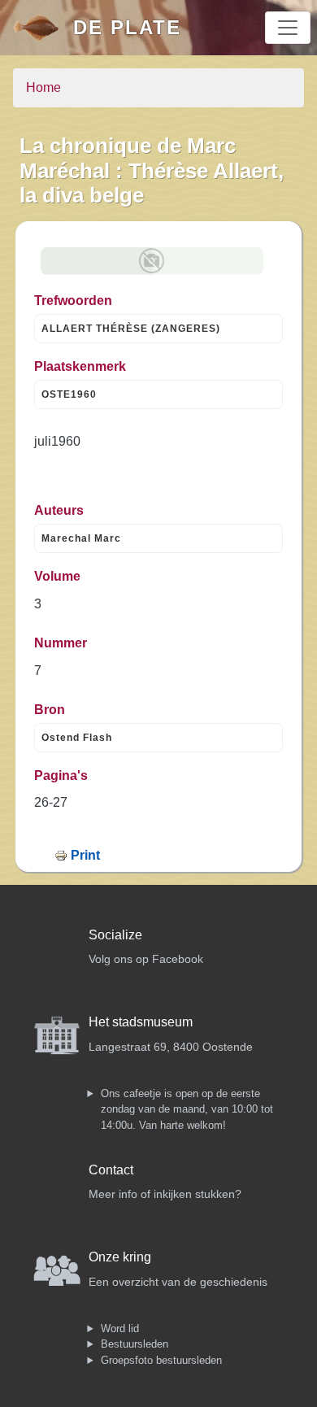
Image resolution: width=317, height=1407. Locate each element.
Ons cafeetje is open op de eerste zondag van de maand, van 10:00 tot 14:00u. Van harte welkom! (187, 1109)
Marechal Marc (81, 538)
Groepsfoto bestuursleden (161, 1360)
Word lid (120, 1328)
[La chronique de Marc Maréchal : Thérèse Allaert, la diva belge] (152, 261)
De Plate (127, 27)
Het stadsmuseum (141, 1022)
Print (85, 855)
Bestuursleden (134, 1344)
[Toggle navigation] (287, 27)
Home (43, 87)
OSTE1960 (69, 394)
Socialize (115, 935)
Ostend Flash (76, 737)
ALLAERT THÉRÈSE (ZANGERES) (130, 328)
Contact (111, 1170)
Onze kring (120, 1257)
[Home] (43, 27)
